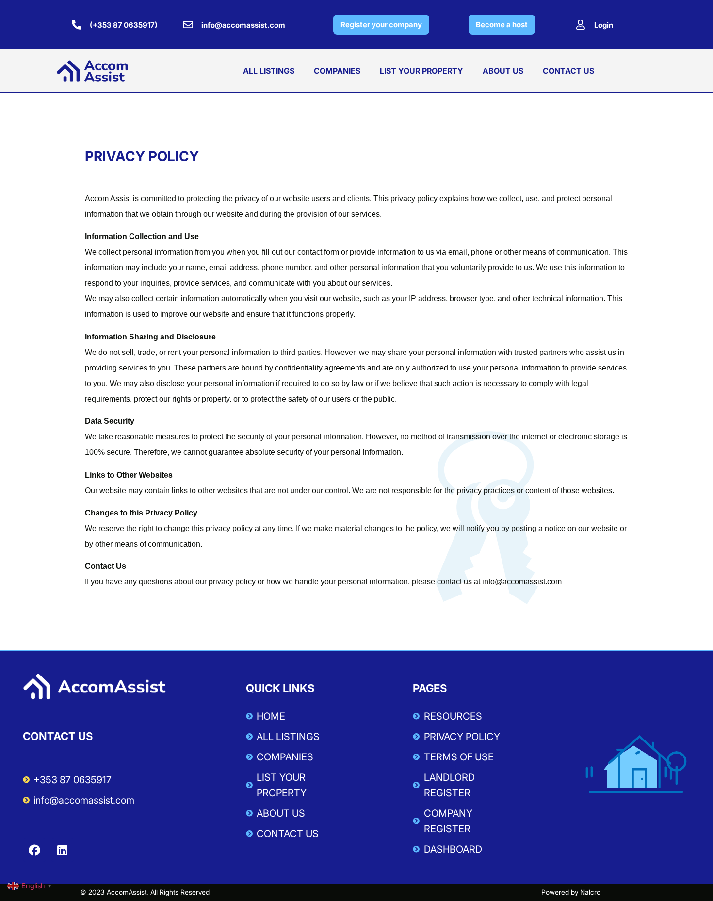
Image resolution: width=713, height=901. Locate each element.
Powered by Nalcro (570, 892)
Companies (337, 71)
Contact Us (568, 71)
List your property (421, 71)
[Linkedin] (62, 850)
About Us (503, 71)
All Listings (268, 71)
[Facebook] (34, 850)
